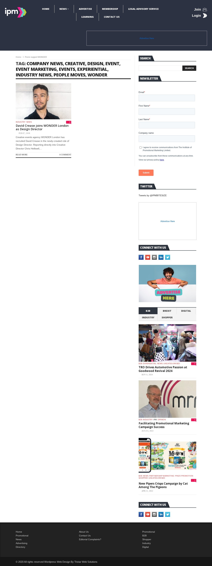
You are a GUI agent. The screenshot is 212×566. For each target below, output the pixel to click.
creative (75, 63)
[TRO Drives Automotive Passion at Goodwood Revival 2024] (167, 343)
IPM (155, 420)
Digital (186, 310)
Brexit (167, 310)
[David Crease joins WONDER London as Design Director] (43, 101)
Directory (20, 547)
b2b (148, 310)
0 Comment (65, 155)
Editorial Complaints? (90, 539)
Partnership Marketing (161, 476)
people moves (69, 75)
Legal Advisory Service (143, 8)
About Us (84, 531)
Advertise (85, 8)
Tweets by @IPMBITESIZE (153, 195)
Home (45, 8)
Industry (146, 543)
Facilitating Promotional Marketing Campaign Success (164, 425)
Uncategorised (171, 363)
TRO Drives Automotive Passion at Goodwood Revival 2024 (163, 369)
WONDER (97, 75)
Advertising (21, 543)
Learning (87, 16)
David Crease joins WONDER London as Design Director (42, 127)
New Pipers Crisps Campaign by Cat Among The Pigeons (163, 485)
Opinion (162, 420)
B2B (144, 535)
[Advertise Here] (167, 283)
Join (197, 9)
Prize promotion (184, 476)
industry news (33, 75)
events (67, 69)
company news (45, 63)
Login (196, 15)
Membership (110, 8)
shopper (167, 317)
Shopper (146, 539)
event (112, 63)
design (95, 63)
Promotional (22, 535)
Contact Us (112, 16)
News (63, 8)
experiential (92, 69)
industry (21, 122)
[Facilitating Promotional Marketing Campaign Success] (167, 399)
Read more (21, 155)
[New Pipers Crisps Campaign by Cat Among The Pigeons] (167, 455)
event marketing (36, 69)
